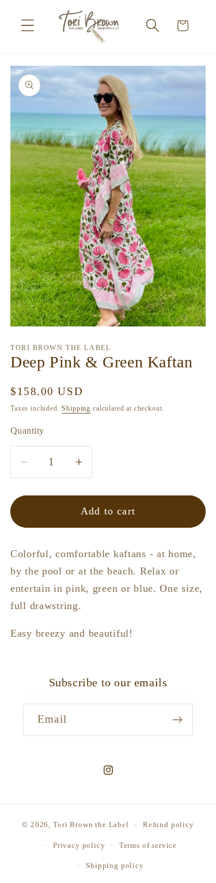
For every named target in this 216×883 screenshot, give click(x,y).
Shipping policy (115, 865)
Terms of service (148, 845)
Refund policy (168, 824)
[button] (28, 25)
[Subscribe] (177, 720)
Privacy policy (79, 845)
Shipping (76, 408)
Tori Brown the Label (91, 824)
